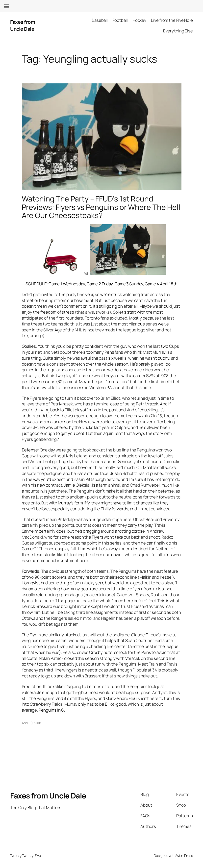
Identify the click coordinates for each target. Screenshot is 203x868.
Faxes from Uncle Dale (22, 25)
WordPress (184, 855)
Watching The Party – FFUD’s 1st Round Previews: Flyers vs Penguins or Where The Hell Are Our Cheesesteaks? (101, 207)
